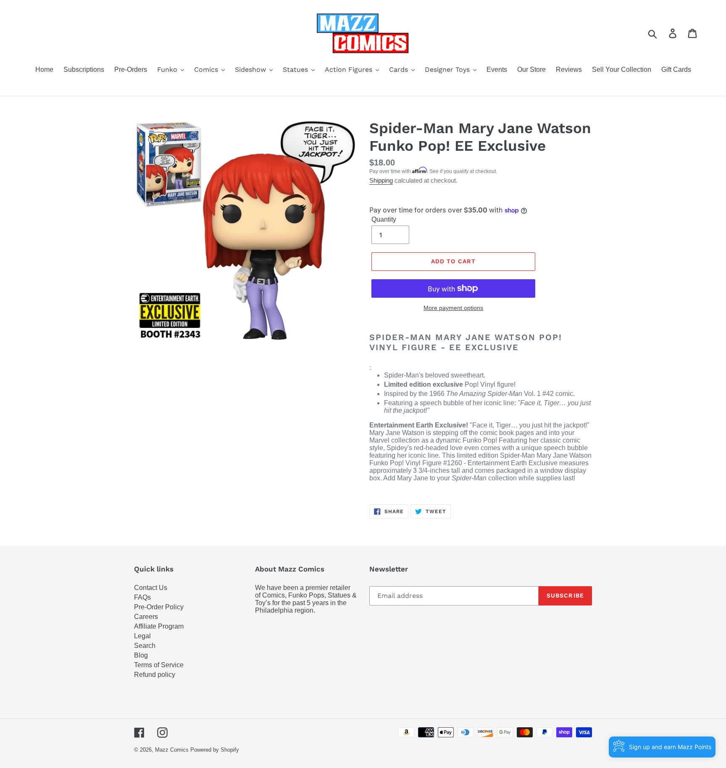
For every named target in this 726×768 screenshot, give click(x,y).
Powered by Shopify (214, 750)
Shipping (381, 180)
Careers (146, 616)
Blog (141, 655)
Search (144, 645)
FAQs (142, 597)
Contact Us (150, 587)
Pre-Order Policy (159, 607)
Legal (142, 636)
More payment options (453, 307)
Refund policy (154, 674)
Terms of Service (159, 664)
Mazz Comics (172, 750)
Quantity (383, 219)
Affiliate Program (159, 626)
